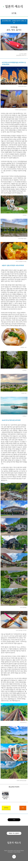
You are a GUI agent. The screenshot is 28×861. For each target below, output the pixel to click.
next (23, 807)
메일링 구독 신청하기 (14, 833)
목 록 (14, 819)
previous (6, 807)
